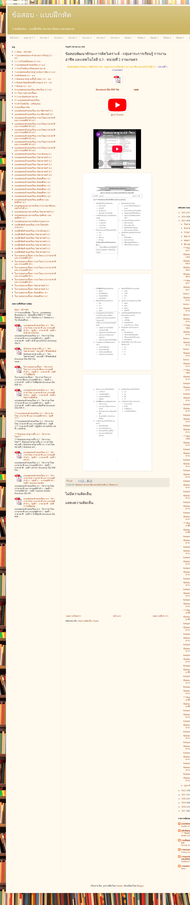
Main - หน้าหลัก (22, 309)
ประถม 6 (114, 37)
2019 (183, 802)
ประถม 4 (86, 37)
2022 (183, 790)
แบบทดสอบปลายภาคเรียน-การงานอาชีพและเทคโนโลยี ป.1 (35, 207)
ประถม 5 (100, 37)
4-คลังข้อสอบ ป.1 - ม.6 (25, 75)
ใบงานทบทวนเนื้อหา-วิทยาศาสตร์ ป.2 (32, 289)
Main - (184, 868)
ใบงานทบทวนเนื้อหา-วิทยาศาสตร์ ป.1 (32, 285)
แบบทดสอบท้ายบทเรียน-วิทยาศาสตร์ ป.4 (33, 168)
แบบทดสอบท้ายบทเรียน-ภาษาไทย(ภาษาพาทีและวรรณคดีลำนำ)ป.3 (35, 131)
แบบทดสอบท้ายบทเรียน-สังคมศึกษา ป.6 (32, 196)
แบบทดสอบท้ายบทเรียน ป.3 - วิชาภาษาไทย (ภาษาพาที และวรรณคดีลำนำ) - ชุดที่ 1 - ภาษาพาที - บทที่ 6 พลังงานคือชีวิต (39, 394)
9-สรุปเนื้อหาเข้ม (22, 107)
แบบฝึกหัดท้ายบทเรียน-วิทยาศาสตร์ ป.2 (32, 237)
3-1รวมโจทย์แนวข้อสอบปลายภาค (30, 68)
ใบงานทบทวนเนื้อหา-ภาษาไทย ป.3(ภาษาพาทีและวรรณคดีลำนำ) (35, 268)
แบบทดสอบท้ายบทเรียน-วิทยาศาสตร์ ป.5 (33, 171)
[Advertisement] (117, 591)
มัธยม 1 (128, 37)
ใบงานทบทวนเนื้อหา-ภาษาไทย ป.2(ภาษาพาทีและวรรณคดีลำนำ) (35, 262)
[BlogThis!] (82, 481)
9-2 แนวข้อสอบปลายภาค (26, 96)
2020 (183, 798)
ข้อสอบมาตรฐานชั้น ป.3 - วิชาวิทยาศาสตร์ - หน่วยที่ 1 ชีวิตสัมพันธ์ (39, 349)
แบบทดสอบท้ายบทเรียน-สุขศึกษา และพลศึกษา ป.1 (32, 201)
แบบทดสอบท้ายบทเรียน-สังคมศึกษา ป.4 (32, 189)
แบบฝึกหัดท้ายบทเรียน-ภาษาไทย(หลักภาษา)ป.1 (32, 226)
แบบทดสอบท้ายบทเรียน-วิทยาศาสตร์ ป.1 (33, 157)
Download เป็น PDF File (108, 89)
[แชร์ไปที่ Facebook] (88, 481)
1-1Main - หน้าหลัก (23, 51)
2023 (183, 220)
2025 (183, 212)
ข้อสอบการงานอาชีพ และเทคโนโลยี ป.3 (91, 485)
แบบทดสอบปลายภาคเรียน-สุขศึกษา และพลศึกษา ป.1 (33, 216)
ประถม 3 (72, 37)
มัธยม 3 (154, 37)
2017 (183, 810)
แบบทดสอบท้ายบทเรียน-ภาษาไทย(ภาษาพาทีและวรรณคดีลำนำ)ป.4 (35, 137)
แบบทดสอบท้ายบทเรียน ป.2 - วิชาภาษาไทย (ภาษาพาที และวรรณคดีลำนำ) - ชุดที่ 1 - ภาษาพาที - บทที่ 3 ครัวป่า (39, 456)
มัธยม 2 (141, 37)
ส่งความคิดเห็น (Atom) (88, 620)
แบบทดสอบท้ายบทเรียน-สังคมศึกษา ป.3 (32, 185)
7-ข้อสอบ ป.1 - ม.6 (23, 86)
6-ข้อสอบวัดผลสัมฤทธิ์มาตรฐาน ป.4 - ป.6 (33, 82)
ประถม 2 (58, 37)
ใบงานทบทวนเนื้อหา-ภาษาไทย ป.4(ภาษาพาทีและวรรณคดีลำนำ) (35, 274)
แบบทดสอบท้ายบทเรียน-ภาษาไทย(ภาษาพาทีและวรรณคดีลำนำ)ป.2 (35, 125)
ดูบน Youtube (117, 114)
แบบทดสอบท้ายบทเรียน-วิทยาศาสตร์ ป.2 (33, 160)
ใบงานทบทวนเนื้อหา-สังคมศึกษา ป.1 (31, 292)
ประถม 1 (44, 37)
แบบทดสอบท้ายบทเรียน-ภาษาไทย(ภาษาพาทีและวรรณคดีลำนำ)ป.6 (35, 149)
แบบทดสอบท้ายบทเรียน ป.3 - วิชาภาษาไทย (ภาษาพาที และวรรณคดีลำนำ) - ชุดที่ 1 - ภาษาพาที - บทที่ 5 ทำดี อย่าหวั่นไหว (39, 329)
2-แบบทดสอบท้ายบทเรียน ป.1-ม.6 (30, 64)
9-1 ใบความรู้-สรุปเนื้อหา (26, 93)
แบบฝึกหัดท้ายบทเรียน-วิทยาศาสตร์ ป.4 (32, 244)
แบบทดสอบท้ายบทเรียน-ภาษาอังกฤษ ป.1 (33, 153)
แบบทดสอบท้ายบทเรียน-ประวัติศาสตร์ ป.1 (34, 110)
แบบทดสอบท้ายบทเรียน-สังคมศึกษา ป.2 (32, 182)
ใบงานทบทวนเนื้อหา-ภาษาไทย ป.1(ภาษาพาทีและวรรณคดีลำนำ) (35, 256)
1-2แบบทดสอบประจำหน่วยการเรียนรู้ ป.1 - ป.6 (34, 56)
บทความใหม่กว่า (73, 615)
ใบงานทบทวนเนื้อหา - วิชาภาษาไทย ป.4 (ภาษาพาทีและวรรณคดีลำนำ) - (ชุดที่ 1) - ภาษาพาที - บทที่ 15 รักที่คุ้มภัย (39, 370)
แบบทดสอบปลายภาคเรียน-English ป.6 (32, 221)
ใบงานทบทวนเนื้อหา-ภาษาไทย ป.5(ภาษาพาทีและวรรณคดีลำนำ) (35, 280)
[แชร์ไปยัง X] (85, 481)
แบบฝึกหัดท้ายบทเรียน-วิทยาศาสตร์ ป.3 (32, 241)
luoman (119, 885)
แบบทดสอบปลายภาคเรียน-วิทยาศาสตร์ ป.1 (34, 211)
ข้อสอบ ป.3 (113, 485)
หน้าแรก (14, 37)
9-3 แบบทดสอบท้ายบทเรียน (27, 100)
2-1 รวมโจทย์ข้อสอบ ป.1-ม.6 (27, 61)
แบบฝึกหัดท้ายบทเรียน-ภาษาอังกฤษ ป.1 (32, 230)
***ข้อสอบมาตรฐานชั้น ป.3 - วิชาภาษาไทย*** (32, 435)
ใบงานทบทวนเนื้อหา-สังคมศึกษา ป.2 (31, 296)
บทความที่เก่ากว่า (160, 615)
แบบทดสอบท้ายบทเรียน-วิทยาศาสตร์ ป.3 (33, 164)
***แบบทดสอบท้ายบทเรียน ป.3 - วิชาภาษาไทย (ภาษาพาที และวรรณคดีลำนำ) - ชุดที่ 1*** (34, 416)
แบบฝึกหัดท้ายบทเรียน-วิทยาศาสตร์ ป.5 (32, 248)
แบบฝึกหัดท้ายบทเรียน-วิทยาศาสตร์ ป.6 (32, 252)
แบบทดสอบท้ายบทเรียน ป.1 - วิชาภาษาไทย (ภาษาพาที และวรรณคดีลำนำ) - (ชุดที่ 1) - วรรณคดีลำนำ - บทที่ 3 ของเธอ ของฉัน (39, 479)
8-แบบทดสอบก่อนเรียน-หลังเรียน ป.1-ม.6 (33, 89)
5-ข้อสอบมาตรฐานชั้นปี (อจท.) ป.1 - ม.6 (33, 78)
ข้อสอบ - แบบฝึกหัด (41, 14)
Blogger (140, 885)
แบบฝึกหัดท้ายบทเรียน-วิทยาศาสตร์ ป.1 (32, 234)
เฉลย (136, 89)
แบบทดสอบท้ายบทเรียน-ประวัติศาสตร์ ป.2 (34, 114)
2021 (183, 794)
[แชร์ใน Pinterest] (91, 481)
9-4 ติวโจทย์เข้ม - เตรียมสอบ (28, 103)
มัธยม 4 (167, 37)
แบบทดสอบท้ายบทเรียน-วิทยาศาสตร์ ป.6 (33, 174)
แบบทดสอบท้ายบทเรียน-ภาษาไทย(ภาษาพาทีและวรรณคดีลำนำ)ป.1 (35, 119)
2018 (183, 806)
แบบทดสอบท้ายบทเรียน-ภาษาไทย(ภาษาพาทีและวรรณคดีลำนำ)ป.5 (35, 143)
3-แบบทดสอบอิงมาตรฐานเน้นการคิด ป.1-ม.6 (35, 72)
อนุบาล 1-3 (29, 37)
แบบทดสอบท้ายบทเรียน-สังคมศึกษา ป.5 (32, 192)
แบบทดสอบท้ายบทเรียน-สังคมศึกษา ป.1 (32, 178)
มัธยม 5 (180, 37)
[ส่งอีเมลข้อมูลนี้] (79, 481)
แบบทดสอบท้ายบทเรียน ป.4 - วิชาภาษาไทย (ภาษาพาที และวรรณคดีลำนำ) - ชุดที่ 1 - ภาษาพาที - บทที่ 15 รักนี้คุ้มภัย (39, 502)
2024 (183, 216)
